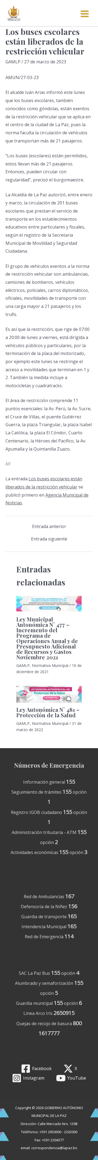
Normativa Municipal (50, 665)
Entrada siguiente (49, 539)
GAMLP (12, 62)
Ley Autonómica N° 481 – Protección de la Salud (47, 712)
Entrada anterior (49, 526)
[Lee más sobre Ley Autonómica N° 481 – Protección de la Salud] (49, 694)
